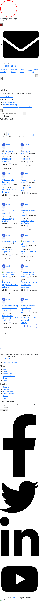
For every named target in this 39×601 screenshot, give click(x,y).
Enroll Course (28, 326)
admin (7, 145)
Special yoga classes (8, 219)
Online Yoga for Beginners (9, 190)
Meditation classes (7, 159)
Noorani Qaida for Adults (27, 221)
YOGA (4, 153)
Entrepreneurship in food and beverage (29, 284)
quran (23, 215)
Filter (35, 135)
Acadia (15, 598)
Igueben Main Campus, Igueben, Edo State (17, 107)
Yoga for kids (26, 158)
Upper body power (26, 188)
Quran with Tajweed (7, 250)
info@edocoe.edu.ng (10, 105)
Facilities (30, 71)
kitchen (4, 277)
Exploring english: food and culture (10, 284)
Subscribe (4, 410)
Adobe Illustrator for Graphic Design (28, 320)
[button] (19, 600)
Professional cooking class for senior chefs (10, 317)
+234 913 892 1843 (9, 102)
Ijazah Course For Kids (29, 252)
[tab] (4, 134)
